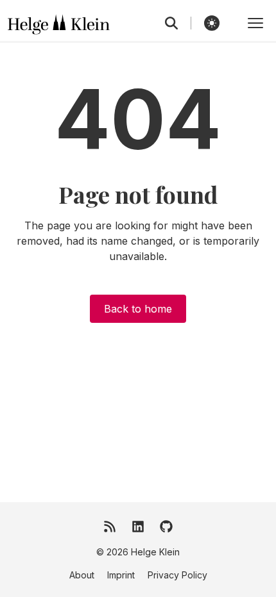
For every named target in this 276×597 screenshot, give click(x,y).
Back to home (138, 308)
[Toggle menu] (255, 23)
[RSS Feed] (110, 527)
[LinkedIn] (138, 527)
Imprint (121, 574)
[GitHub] (166, 527)
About (81, 574)
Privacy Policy (177, 574)
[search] (178, 23)
